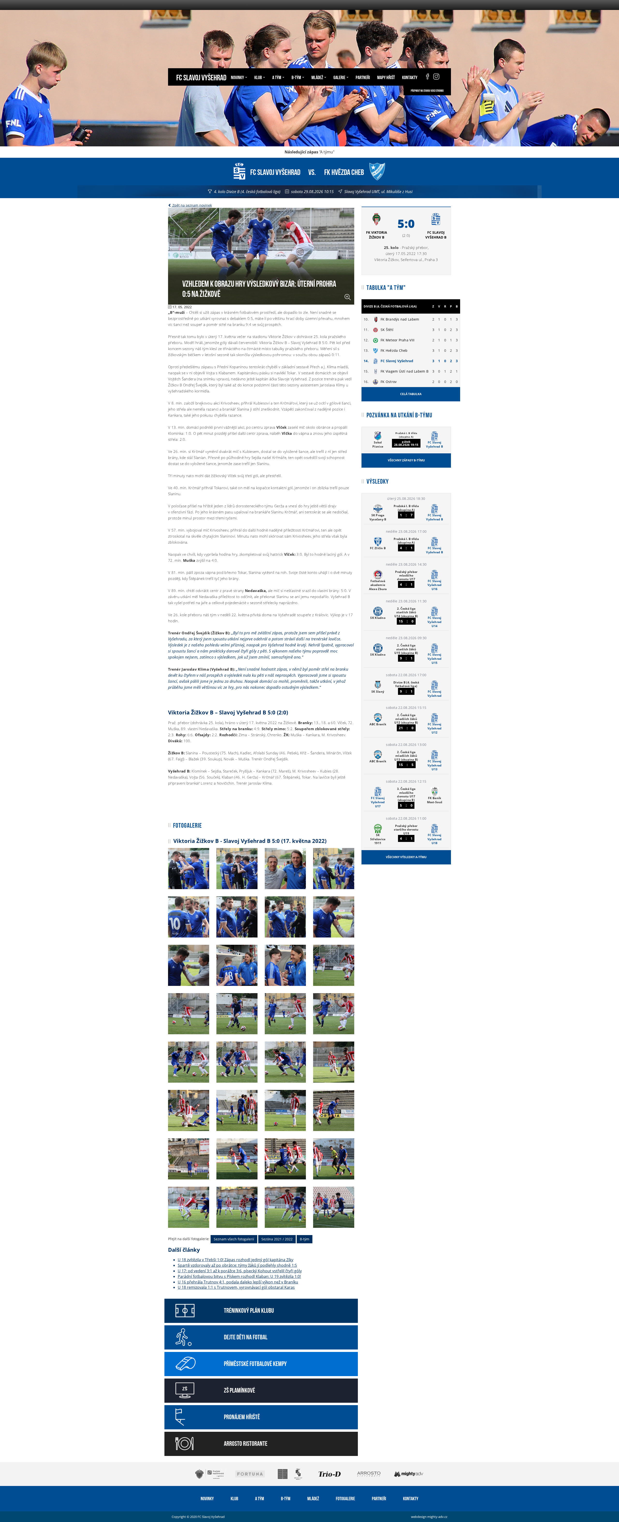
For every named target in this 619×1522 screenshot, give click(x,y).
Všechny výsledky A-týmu (406, 857)
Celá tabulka (410, 394)
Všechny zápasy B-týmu (406, 460)
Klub (234, 1498)
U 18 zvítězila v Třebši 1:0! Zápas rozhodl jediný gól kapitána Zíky (235, 1259)
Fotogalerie (345, 1498)
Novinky (207, 1498)
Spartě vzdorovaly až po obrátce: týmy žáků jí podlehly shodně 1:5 (237, 1265)
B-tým (304, 1239)
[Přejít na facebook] (425, 76)
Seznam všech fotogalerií (234, 1239)
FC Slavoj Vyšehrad (201, 77)
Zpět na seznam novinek (191, 205)
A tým (259, 1498)
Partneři (363, 77)
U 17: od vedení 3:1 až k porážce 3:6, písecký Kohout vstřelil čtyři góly (240, 1271)
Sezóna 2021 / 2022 (277, 1239)
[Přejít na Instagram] (436, 76)
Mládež (313, 1498)
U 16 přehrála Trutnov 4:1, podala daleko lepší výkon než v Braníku (238, 1282)
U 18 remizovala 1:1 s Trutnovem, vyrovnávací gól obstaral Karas (236, 1287)
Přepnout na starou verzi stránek (427, 90)
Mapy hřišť (386, 77)
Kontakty (409, 77)
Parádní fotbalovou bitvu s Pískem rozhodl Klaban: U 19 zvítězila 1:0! (239, 1276)
